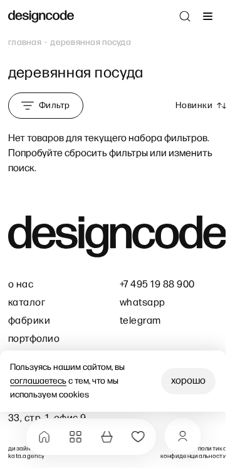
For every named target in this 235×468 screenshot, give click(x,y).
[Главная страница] (41, 16)
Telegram (140, 321)
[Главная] (44, 436)
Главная (24, 42)
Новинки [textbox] (193, 105)
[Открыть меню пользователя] (182, 436)
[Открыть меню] (207, 16)
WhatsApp (142, 303)
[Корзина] (106, 436)
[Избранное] (138, 436)
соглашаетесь (38, 381)
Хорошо (188, 381)
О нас (20, 285)
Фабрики (29, 321)
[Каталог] (75, 436)
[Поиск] (185, 16)
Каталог (26, 303)
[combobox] (201, 105)
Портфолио (34, 339)
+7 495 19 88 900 (157, 285)
